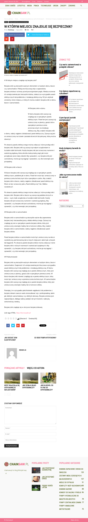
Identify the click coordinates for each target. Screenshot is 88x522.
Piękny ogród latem (47, 486)
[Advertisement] (58, 13)
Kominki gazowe (65, 489)
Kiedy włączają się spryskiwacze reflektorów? (12, 387)
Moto (6, 22)
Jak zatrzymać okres (48, 478)
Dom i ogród (10, 6)
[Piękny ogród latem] (36, 488)
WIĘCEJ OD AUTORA (35, 368)
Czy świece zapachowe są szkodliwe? (69, 92)
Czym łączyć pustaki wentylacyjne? (67, 118)
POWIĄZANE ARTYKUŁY (14, 368)
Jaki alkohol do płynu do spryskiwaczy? (46, 387)
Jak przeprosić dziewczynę (48, 469)
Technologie (46, 6)
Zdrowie (71, 6)
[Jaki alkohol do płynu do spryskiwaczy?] (48, 378)
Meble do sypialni (66, 482)
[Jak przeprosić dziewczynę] (36, 470)
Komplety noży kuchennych (70, 486)
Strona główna (26, 1)
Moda (29, 6)
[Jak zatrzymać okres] (36, 479)
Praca (36, 6)
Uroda (55, 6)
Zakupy (63, 6)
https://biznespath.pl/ (23, 313)
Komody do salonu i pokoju (70, 492)
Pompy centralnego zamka (70, 502)
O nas (33, 1)
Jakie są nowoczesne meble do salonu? (70, 175)
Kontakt (46, 1)
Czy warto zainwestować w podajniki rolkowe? (70, 65)
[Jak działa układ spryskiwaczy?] (30, 378)
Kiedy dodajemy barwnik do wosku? (70, 149)
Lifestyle (21, 6)
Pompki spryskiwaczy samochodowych (18, 22)
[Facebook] (82, 1)
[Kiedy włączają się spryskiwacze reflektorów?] (12, 378)
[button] (81, 5)
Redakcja (11, 30)
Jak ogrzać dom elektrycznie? (10, 339)
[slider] (10, 318)
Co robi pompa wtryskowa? (45, 338)
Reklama (39, 1)
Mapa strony (75, 520)
